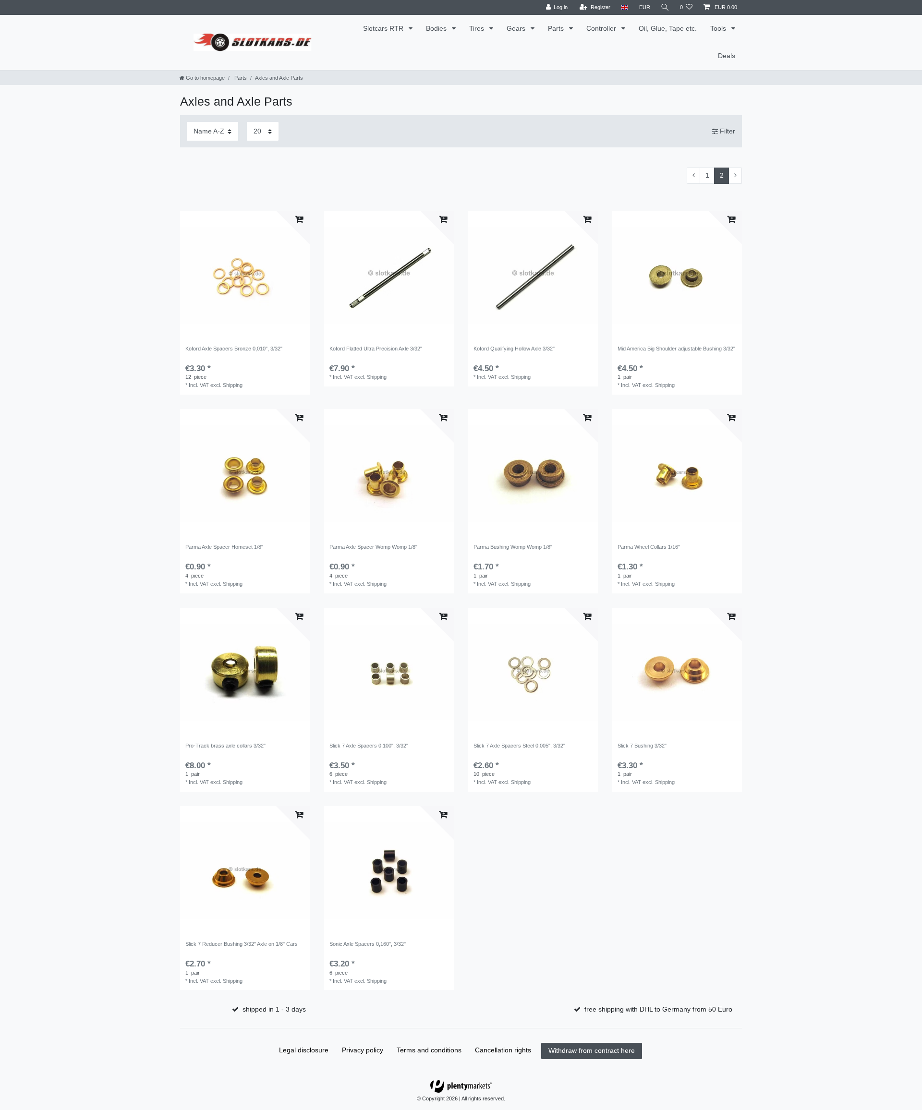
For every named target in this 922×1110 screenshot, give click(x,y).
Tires (477, 28)
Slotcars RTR (384, 28)
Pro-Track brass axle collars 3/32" (225, 745)
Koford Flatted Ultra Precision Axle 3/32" (375, 348)
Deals (726, 56)
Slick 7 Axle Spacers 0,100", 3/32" (368, 745)
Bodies (437, 28)
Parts (557, 28)
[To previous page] (693, 176)
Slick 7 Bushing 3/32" (642, 745)
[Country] (624, 7)
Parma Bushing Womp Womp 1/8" (512, 547)
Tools (719, 28)
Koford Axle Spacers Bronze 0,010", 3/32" (233, 348)
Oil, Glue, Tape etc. (668, 28)
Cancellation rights (503, 1050)
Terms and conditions (429, 1050)
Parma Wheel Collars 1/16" (649, 547)
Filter (726, 131)
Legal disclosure (303, 1050)
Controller (602, 28)
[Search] (665, 7)
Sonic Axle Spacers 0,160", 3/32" (367, 944)
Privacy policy (362, 1050)
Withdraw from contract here (591, 1050)
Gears (517, 28)
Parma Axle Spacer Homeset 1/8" (224, 547)
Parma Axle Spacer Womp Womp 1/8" (373, 547)
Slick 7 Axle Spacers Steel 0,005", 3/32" (519, 745)
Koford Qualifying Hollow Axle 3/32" (514, 348)
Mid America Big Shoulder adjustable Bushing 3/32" (676, 348)
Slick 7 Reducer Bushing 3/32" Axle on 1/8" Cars (241, 944)
